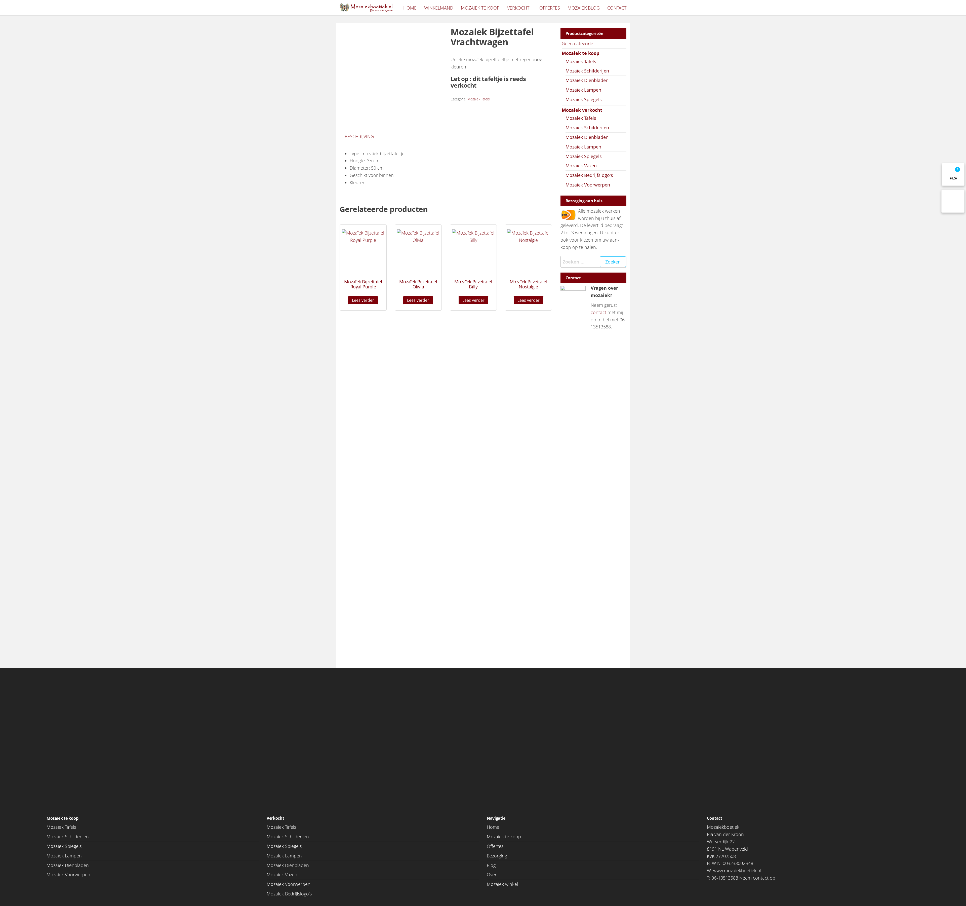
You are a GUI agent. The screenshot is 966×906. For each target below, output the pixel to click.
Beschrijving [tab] (359, 136)
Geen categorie (577, 44)
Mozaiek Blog (584, 8)
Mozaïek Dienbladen (587, 80)
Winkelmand (438, 8)
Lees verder (363, 300)
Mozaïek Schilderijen (587, 71)
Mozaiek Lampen (583, 147)
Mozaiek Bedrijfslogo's (589, 175)
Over (492, 875)
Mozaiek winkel (502, 884)
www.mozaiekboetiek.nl (737, 870)
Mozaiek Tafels (478, 99)
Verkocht (518, 8)
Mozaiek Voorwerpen (588, 185)
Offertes (549, 8)
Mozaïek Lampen (583, 90)
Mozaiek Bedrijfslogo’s (289, 894)
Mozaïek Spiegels (584, 99)
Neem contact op (757, 878)
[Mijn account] (953, 201)
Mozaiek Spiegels (584, 156)
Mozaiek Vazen (581, 166)
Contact (616, 8)
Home (410, 8)
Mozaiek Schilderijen (587, 128)
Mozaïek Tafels (581, 61)
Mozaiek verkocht (582, 110)
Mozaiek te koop (480, 8)
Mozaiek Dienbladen (587, 137)
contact (598, 312)
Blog (491, 865)
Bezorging (497, 856)
